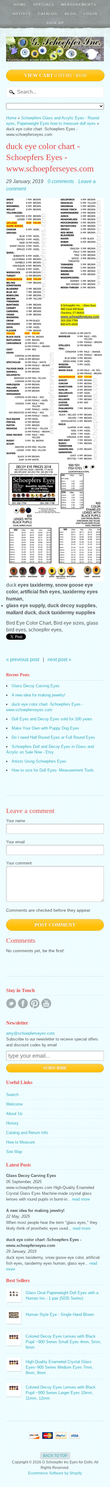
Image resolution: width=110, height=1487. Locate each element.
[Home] (55, 54)
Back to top (55, 1456)
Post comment (55, 924)
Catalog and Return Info (27, 1132)
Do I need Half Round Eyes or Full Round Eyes (53, 737)
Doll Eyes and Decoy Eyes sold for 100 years (52, 719)
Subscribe (55, 1068)
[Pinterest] (34, 1003)
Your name (15, 820)
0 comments (61, 181)
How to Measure (20, 1142)
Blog (71, 14)
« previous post (22, 659)
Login (90, 14)
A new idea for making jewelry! (38, 695)
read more (81, 1199)
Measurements (78, 4)
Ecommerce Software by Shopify (55, 1473)
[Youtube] (46, 1003)
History (12, 1123)
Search (12, 1094)
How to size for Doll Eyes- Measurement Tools (53, 770)
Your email (15, 842)
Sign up (55, 23)
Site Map (14, 1151)
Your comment (19, 863)
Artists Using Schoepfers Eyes (39, 761)
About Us (14, 1113)
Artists (22, 14)
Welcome (14, 1104)
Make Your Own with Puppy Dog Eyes (45, 728)
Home (20, 4)
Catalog (48, 14)
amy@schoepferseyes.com (30, 1033)
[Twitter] (11, 1003)
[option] (55, 609)
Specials (43, 4)
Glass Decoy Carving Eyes (36, 686)
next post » (59, 659)
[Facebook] (23, 1003)
